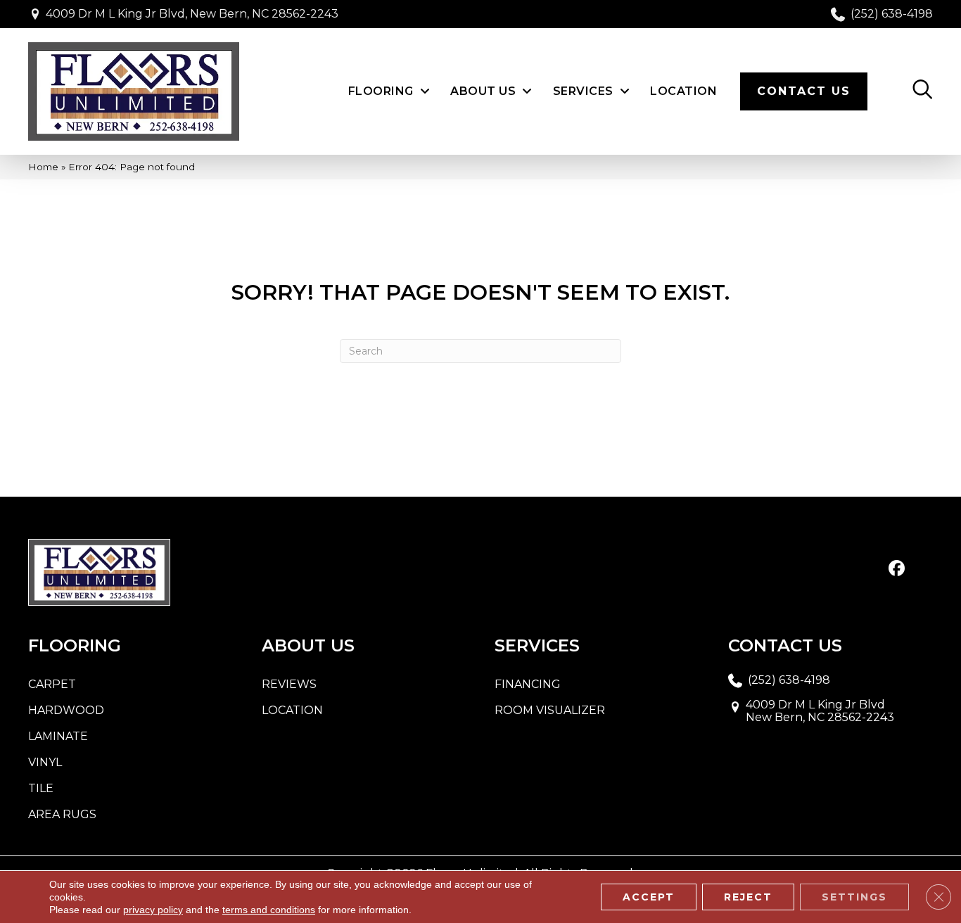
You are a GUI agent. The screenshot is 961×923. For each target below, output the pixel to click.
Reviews (289, 684)
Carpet (52, 684)
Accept (649, 897)
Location (292, 710)
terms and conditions (268, 909)
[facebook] (896, 569)
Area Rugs (62, 814)
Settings (854, 897)
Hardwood (66, 710)
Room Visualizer (550, 710)
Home (43, 166)
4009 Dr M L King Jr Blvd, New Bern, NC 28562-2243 (192, 13)
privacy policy (153, 909)
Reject (748, 897)
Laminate (58, 736)
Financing (528, 684)
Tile (40, 788)
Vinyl (45, 762)
